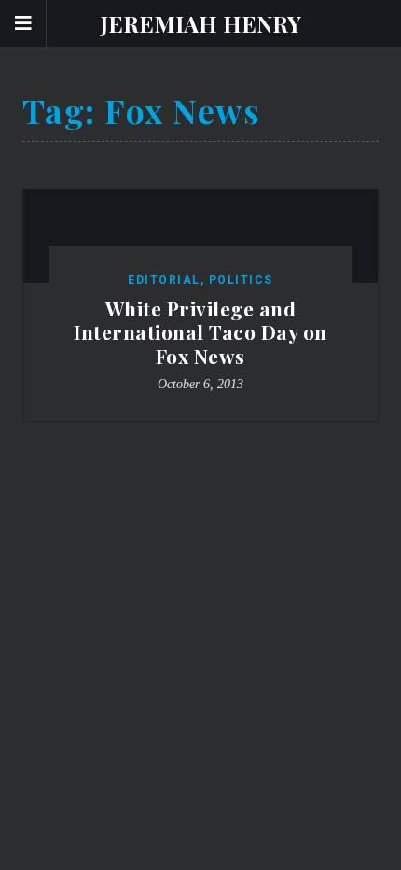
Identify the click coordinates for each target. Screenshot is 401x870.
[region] (200, 458)
